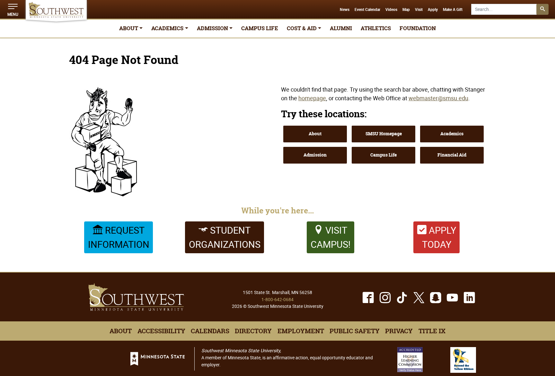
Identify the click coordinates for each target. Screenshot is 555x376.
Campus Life (383, 155)
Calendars (210, 331)
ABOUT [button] (128, 28)
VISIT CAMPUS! (330, 237)
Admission (315, 155)
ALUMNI (341, 28)
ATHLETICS (376, 28)
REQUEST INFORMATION (118, 237)
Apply (433, 9)
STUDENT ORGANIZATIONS (224, 237)
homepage (312, 98)
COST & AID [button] (302, 28)
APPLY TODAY (439, 237)
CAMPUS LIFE (259, 28)
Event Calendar (367, 9)
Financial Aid (451, 155)
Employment (301, 331)
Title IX (431, 331)
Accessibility (161, 331)
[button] (12, 9)
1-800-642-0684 (277, 299)
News (344, 9)
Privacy (399, 331)
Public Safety (355, 331)
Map (406, 9)
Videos (391, 9)
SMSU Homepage (384, 134)
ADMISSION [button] (212, 28)
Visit (419, 9)
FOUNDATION (418, 28)
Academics (451, 134)
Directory (253, 331)
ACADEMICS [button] (167, 28)
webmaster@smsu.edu (438, 98)
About (315, 134)
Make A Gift (453, 9)
